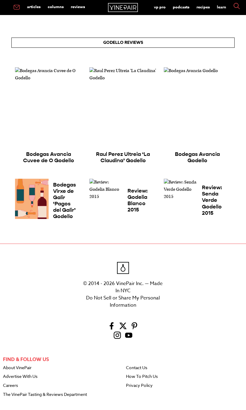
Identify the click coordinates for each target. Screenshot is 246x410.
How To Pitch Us (142, 376)
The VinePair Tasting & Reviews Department (45, 394)
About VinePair (17, 368)
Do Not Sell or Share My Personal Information (123, 301)
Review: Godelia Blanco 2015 (138, 200)
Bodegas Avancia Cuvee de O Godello (48, 157)
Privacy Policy (139, 385)
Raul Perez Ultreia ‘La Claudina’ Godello (123, 157)
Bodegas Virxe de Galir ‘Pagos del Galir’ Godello (64, 201)
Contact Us (136, 368)
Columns (56, 6)
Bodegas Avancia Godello (197, 157)
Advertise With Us (20, 376)
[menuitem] (16, 7)
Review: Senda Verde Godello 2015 (212, 200)
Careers (10, 385)
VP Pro (160, 7)
